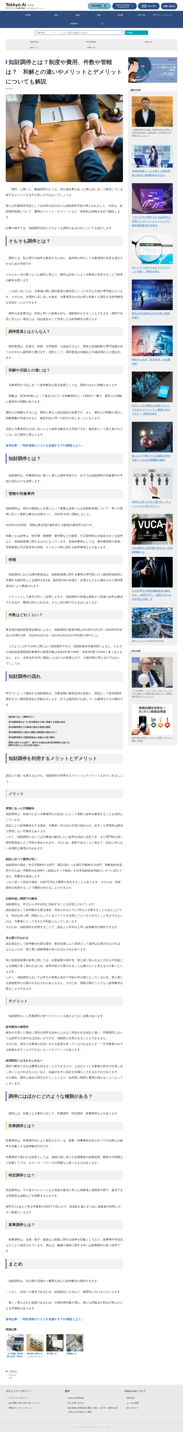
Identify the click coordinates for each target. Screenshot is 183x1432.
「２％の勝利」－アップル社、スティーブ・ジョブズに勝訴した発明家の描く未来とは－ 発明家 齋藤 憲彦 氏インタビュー (152, 693)
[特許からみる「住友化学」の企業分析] (152, 341)
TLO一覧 (141, 15)
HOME (28, 15)
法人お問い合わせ (76, 1403)
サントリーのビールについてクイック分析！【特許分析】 (151, 269)
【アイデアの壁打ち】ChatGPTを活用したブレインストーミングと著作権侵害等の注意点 (151, 221)
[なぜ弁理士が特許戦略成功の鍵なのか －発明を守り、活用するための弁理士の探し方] (152, 572)
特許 (56, 15)
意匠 (99, 15)
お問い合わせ (169, 6)
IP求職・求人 (91, 47)
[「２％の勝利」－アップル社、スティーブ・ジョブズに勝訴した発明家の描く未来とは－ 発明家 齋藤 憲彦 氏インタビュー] (152, 672)
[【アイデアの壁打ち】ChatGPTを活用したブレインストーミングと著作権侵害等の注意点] (152, 198)
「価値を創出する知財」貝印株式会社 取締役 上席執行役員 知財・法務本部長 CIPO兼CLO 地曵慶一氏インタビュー (152, 133)
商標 (77, 15)
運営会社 (131, 1398)
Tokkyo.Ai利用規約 (76, 1398)
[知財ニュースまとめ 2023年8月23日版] (152, 623)
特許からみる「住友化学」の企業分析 (151, 361)
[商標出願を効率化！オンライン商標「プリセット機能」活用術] (152, 719)
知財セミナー (34, 47)
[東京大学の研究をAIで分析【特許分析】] (152, 295)
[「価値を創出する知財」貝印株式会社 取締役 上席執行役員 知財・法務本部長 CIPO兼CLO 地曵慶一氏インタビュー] (152, 111)
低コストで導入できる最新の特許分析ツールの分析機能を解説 (151, 457)
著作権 (120, 15)
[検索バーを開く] (102, 23)
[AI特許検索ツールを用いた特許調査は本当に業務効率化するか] (152, 156)
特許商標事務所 (91, 42)
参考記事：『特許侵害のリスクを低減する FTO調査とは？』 (45, 445)
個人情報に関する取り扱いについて (25, 1403)
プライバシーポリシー (19, 1398)
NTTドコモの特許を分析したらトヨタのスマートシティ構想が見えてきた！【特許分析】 (151, 409)
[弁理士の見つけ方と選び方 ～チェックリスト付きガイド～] (152, 483)
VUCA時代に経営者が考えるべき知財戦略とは (152, 550)
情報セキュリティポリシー (21, 1408)
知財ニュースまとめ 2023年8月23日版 (148, 641)
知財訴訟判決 (34, 42)
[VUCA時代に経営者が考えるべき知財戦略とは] (152, 529)
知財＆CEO (148, 42)
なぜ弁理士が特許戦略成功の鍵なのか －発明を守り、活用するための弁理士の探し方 (151, 595)
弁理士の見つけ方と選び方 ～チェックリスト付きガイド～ (151, 504)
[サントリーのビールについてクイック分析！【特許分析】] (152, 248)
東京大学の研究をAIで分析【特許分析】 (151, 315)
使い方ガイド (133, 1408)
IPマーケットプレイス (162, 15)
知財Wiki (74, 24)
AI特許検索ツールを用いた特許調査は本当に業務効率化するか (151, 173)
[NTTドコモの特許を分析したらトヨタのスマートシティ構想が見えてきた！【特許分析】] (152, 387)
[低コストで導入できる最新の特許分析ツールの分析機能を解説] (152, 437)
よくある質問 (133, 1403)
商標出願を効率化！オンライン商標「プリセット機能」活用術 (152, 739)
